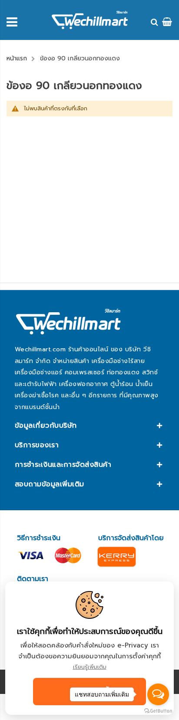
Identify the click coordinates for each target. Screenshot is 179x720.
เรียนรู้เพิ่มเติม (89, 667)
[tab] (89, 425)
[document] (89, 648)
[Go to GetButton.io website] (158, 711)
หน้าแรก (17, 58)
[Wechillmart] (89, 20)
